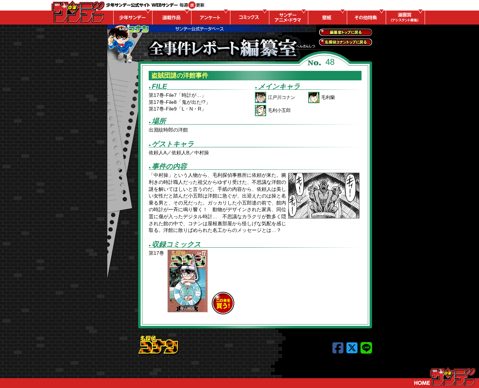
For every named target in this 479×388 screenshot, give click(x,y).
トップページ (444, 377)
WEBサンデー (77, 11)
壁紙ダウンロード (326, 18)
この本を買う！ (223, 303)
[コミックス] (248, 18)
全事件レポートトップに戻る (345, 32)
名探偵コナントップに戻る (345, 42)
